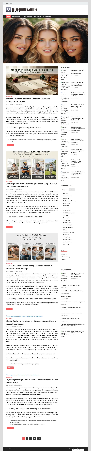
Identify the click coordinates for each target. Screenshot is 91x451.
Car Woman (66, 198)
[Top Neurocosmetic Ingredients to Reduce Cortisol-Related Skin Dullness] (65, 160)
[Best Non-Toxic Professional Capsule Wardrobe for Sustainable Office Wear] (65, 172)
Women (65, 229)
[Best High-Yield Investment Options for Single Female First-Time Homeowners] (32, 165)
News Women (66, 203)
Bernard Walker (19, 104)
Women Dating (47, 16)
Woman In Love (9, 96)
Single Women (9, 181)
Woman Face (66, 220)
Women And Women (68, 232)
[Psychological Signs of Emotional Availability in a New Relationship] (32, 375)
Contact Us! (64, 254)
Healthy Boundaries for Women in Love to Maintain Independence (77, 141)
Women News (66, 234)
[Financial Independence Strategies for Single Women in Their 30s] (65, 149)
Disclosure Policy (65, 257)
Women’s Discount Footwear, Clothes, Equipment (73, 302)
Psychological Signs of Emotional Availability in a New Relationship (77, 118)
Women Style (66, 237)
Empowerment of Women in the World (70, 318)
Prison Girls (66, 208)
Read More (10, 145)
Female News (27, 16)
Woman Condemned (66, 296)
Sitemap (63, 259)
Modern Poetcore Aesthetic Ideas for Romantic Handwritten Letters (77, 72)
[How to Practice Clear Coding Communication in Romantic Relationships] (32, 247)
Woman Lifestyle (67, 225)
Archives (71, 189)
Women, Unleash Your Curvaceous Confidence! (72, 313)
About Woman (16, 16)
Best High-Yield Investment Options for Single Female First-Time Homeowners (77, 84)
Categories (64, 189)
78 (34, 438)
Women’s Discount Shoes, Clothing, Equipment (72, 290)
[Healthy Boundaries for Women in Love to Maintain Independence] (65, 139)
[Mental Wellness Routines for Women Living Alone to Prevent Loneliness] (32, 316)
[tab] (64, 189)
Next (39, 438)
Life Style (37, 16)
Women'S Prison (67, 239)
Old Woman (66, 205)
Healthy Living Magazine (69, 200)
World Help (66, 244)
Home (8, 16)
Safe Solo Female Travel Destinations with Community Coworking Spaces (78, 129)
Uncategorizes (66, 217)
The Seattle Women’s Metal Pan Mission (70, 285)
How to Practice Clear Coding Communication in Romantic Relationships (78, 94)
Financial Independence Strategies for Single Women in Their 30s (77, 151)
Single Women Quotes (68, 213)
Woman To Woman (68, 227)
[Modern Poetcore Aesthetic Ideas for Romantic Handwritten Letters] (32, 80)
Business (65, 193)
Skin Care (65, 215)
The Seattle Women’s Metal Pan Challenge (71, 307)
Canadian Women (67, 196)
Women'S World (67, 242)
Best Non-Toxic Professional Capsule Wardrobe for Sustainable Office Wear (77, 173)
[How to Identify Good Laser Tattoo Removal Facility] (65, 331)
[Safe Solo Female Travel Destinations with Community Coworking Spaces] (65, 127)
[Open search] (85, 16)
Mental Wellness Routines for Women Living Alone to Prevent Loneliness (78, 106)
